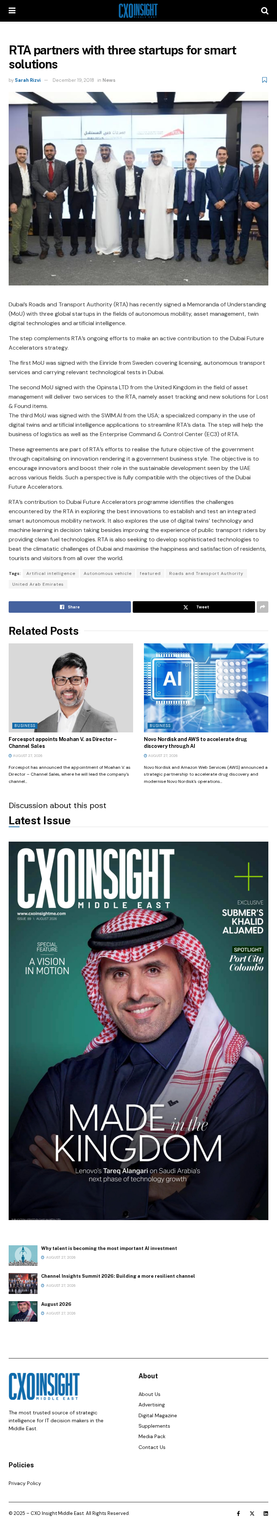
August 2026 (56, 1304)
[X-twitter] (252, 1513)
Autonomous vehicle (108, 573)
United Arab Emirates (38, 584)
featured (150, 573)
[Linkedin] (265, 1513)
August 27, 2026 (27, 755)
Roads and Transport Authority (206, 573)
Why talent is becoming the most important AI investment (109, 1248)
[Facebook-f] (238, 1513)
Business (24, 725)
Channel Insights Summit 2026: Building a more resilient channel (118, 1276)
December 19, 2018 (73, 80)
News (108, 80)
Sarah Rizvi (28, 80)
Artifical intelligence (50, 573)
